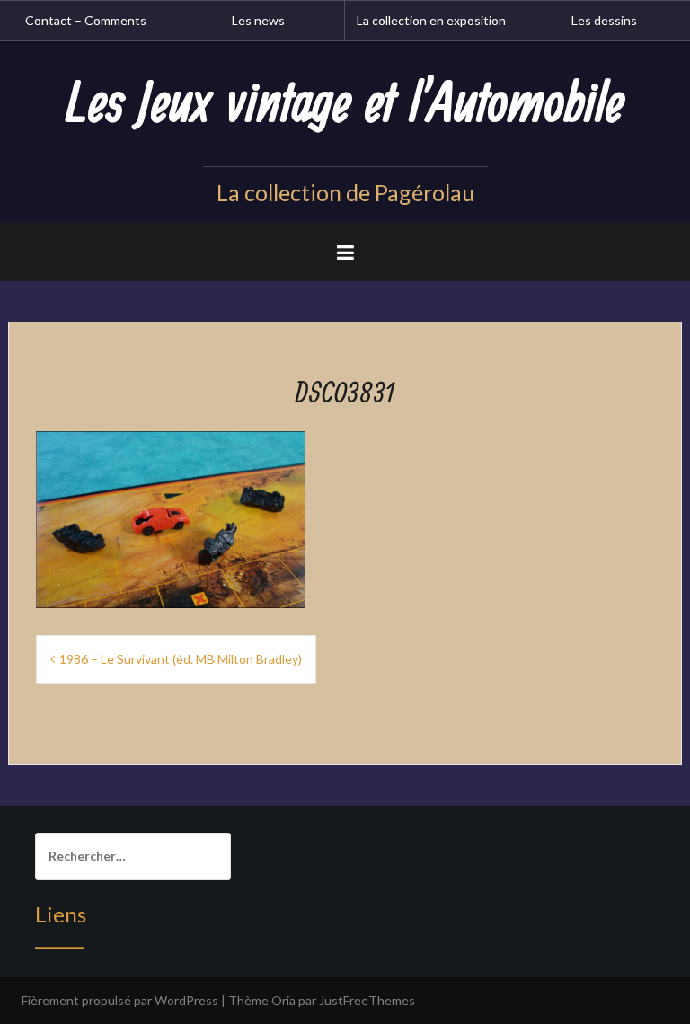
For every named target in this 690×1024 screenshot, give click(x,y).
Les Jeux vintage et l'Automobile (345, 105)
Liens (60, 914)
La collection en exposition (431, 20)
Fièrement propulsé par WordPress (120, 1000)
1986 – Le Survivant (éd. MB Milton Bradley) (180, 658)
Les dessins (604, 20)
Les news (258, 20)
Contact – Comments (85, 20)
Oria (283, 1000)
